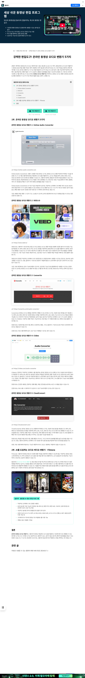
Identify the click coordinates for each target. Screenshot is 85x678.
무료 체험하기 (36, 111)
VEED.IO (20, 91)
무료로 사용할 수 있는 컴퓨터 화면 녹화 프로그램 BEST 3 (30, 551)
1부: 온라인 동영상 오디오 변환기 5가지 (27, 86)
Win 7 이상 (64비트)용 (34, 114)
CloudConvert (21, 97)
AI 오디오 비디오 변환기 (23, 462)
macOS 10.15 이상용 (50, 114)
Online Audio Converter (24, 88)
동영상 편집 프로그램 (22, 51)
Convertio (20, 93)
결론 (17, 103)
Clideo (19, 95)
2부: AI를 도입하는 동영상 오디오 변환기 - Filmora (30, 100)
